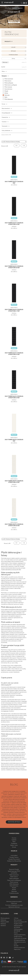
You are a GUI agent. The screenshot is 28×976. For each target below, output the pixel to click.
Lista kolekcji (14, 855)
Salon (14, 841)
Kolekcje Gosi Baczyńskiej (14, 861)
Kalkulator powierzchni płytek (14, 901)
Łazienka (14, 840)
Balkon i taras (14, 845)
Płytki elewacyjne (14, 884)
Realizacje (3, 923)
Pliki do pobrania (5, 918)
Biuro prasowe (18, 920)
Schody (14, 847)
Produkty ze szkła (14, 893)
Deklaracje (3, 920)
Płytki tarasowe (14, 882)
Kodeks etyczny (18, 936)
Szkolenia (3, 925)
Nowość (14, 177)
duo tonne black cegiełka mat (14, 182)
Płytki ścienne (14, 876)
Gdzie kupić (14, 903)
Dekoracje (14, 891)
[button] (17, 145)
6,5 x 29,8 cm (14, 185)
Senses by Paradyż (14, 869)
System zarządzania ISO (20, 922)
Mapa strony (17, 949)
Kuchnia (14, 838)
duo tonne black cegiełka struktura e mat (14, 397)
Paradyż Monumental (14, 859)
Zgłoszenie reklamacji (14, 907)
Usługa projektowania (19, 935)
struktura (14, 226)
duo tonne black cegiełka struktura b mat (14, 267)
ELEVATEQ (14, 873)
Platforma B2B (5, 922)
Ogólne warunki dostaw (20, 938)
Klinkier (14, 889)
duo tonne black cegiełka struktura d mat (14, 353)
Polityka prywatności (19, 947)
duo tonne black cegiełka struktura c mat (14, 310)
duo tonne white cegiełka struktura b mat (14, 525)
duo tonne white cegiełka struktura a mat (14, 481)
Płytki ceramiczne (14, 875)
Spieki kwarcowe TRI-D (14, 871)
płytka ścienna (14, 179)
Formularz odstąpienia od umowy (14, 905)
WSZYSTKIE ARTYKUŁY (14, 822)
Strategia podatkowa (19, 940)
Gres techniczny (14, 886)
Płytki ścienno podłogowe (14, 880)
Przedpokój (14, 843)
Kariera (16, 933)
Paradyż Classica (14, 857)
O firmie (16, 918)
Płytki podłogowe (14, 878)
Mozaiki (14, 887)
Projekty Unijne (18, 923)
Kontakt (16, 946)
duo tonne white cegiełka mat (14, 440)
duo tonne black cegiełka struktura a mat (14, 223)
